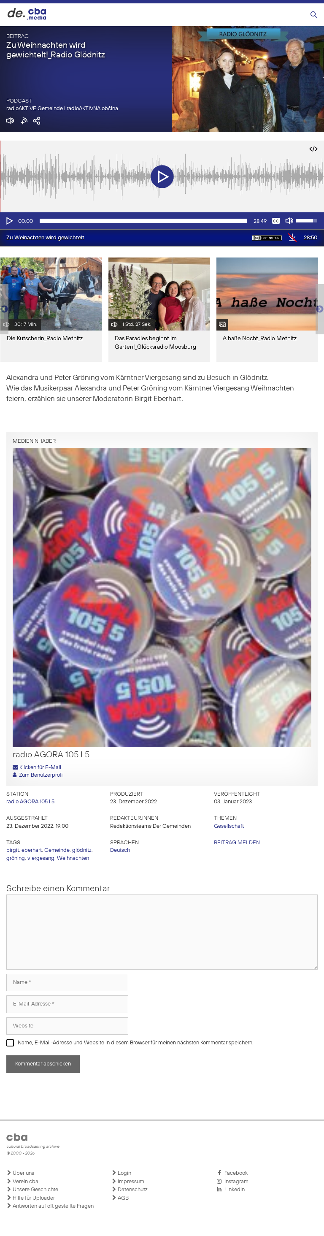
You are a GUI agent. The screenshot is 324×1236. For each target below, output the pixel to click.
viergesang (40, 858)
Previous (4, 309)
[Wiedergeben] (9, 221)
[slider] (143, 221)
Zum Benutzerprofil (40, 775)
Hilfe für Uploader (33, 1198)
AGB (122, 1198)
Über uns (22, 1173)
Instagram (235, 1181)
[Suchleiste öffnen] (314, 15)
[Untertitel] (276, 221)
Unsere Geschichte (34, 1190)
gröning (15, 858)
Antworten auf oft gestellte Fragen (52, 1206)
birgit (12, 850)
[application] (162, 220)
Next (320, 309)
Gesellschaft (229, 826)
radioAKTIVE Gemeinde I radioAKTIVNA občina (62, 108)
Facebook (235, 1173)
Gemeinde (57, 850)
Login (123, 1173)
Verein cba (24, 1181)
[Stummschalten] (289, 221)
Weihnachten (73, 858)
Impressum (130, 1181)
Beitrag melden (237, 842)
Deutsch (120, 850)
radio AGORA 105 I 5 (30, 802)
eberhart (32, 850)
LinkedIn (233, 1190)
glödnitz (82, 850)
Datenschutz (132, 1190)
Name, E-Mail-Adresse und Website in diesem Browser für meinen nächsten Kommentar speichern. (136, 1043)
